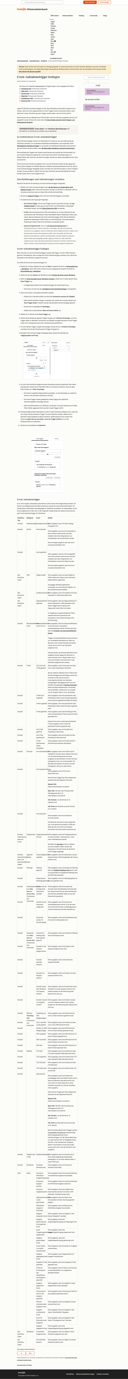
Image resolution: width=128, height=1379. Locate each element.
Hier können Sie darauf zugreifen (30, 71)
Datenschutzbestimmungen (85, 1374)
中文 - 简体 (53, 52)
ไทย (52, 49)
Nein (30, 1353)
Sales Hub (24, 91)
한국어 (52, 47)
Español (53, 21)
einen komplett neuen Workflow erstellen (41, 279)
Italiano (52, 32)
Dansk (52, 43)
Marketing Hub (26, 89)
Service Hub (25, 93)
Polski (52, 34)
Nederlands (54, 30)
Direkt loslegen (104, 2)
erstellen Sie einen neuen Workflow (63, 275)
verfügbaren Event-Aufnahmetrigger (54, 289)
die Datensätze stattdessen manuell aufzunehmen (58, 148)
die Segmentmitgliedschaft (56, 226)
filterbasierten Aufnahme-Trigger (28, 146)
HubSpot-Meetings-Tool (62, 870)
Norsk (52, 45)
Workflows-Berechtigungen (57, 129)
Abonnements (40, 86)
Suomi (52, 39)
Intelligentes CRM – (27, 98)
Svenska (53, 36)
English (52, 54)
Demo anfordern (90, 2)
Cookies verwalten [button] (103, 1374)
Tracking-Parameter (70, 685)
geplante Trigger (33, 196)
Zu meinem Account (56, 58)
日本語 (52, 23)
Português (53, 26)
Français (53, 28)
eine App (60, 844)
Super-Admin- (39, 129)
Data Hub (24, 96)
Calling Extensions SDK (49, 208)
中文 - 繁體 (53, 41)
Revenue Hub (25, 101)
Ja (21, 1353)
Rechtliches (70, 1374)
